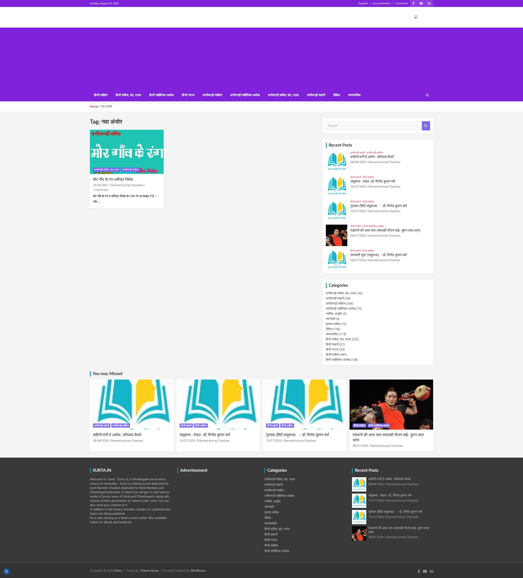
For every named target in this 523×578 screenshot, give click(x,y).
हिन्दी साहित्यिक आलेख (161, 95)
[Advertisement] (261, 58)
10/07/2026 (358, 211)
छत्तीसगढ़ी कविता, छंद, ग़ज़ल (283, 95)
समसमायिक (354, 95)
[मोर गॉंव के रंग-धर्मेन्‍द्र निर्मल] (127, 152)
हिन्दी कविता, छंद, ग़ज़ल (128, 95)
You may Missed (107, 374)
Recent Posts (340, 145)
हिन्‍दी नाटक (188, 95)
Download (402, 3)
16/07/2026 (358, 186)
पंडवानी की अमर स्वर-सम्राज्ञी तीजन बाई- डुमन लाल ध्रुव (385, 230)
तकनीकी (330, 319)
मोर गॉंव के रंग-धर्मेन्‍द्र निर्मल (113, 180)
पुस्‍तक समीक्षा (333, 324)
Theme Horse (149, 570)
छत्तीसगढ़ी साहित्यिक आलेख (245, 95)
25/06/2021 (100, 185)
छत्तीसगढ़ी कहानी (316, 95)
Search (426, 125)
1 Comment (100, 190)
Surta (117, 570)
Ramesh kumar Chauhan (127, 185)
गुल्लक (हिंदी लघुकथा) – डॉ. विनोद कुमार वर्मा (378, 206)
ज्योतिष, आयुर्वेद (334, 314)
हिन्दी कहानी (355, 177)
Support (363, 3)
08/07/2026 (358, 235)
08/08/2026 (358, 162)
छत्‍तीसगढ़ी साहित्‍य (212, 95)
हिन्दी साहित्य (100, 95)
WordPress (198, 570)
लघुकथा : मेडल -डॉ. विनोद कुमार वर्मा (372, 181)
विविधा (336, 95)
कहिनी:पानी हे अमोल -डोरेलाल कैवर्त (372, 157)
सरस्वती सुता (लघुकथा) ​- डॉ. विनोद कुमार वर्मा (378, 255)
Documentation (382, 3)
